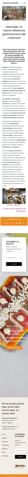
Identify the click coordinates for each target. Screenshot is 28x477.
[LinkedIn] (10, 223)
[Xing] (20, 223)
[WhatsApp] (14, 223)
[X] (7, 223)
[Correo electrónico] (23, 223)
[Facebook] (4, 223)
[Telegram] (16, 223)
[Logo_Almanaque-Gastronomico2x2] (11, 3)
